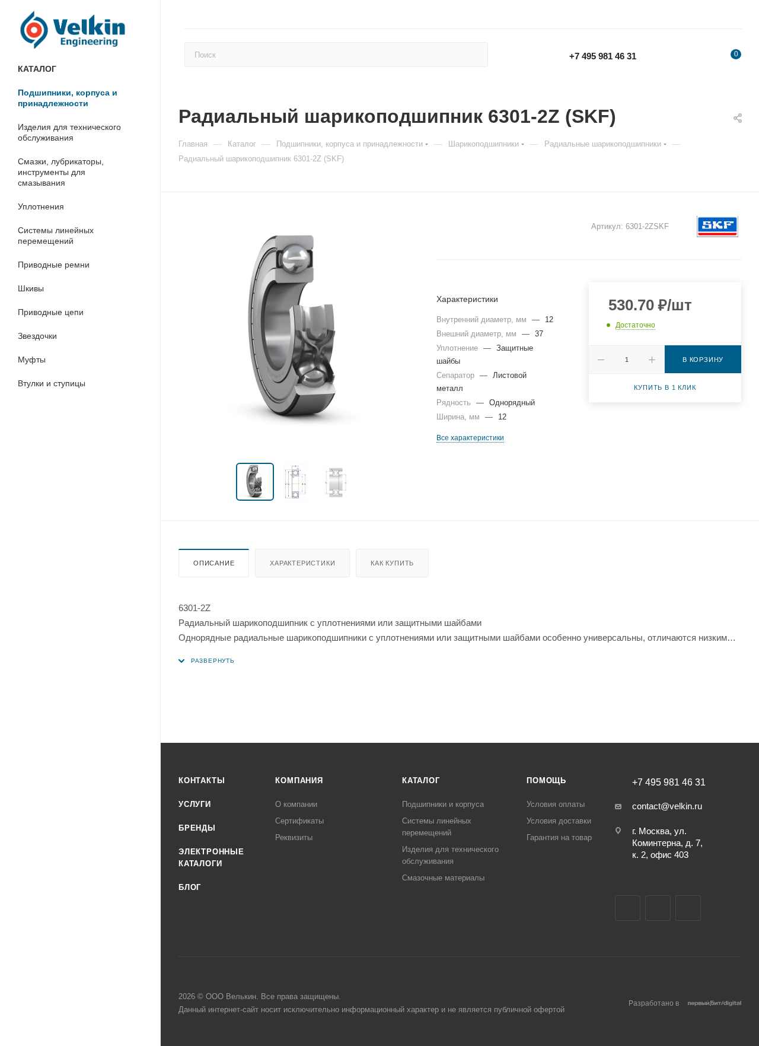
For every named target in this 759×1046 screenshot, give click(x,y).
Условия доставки (559, 820)
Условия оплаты (556, 804)
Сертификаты (299, 820)
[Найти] (473, 54)
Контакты (201, 780)
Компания (299, 780)
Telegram (627, 908)
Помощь (546, 780)
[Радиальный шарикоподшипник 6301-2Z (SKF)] (296, 330)
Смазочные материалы (443, 877)
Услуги (194, 804)
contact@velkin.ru (667, 806)
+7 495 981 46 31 (602, 56)
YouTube (658, 908)
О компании (296, 804)
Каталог (421, 780)
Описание (213, 563)
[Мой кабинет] (736, 16)
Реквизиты (293, 837)
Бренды (197, 828)
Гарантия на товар (559, 837)
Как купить (392, 563)
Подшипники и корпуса (443, 804)
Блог (189, 887)
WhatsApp (677, 55)
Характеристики (302, 563)
